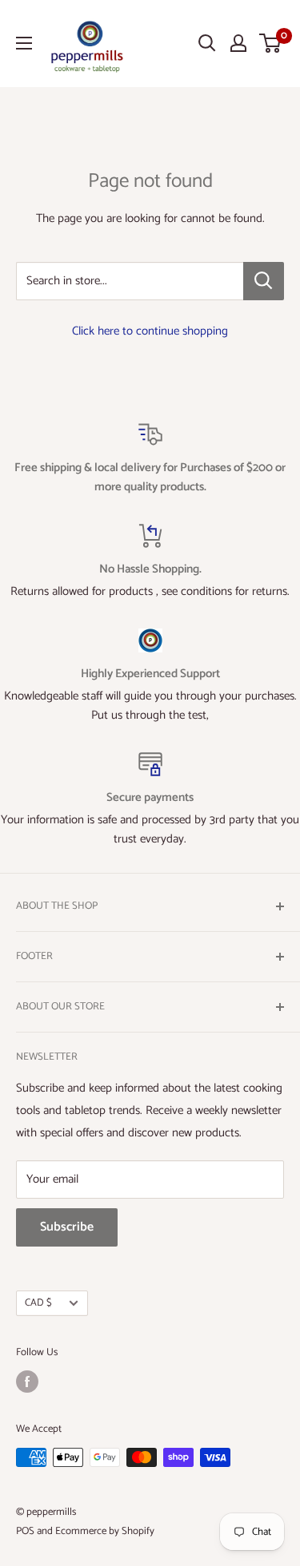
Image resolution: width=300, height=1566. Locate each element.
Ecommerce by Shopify (104, 1531)
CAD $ (38, 1302)
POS (25, 1531)
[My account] (238, 43)
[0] (271, 43)
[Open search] (207, 43)
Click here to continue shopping (150, 331)
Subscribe (67, 1227)
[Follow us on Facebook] (27, 1381)
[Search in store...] (263, 281)
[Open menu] (24, 43)
